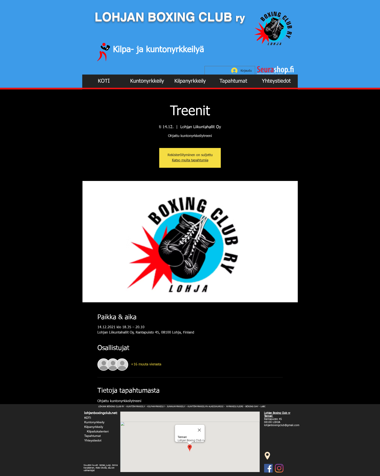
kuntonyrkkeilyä (175, 50)
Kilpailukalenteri (97, 431)
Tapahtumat (92, 436)
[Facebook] (268, 468)
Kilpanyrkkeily (93, 427)
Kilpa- (125, 50)
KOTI (87, 417)
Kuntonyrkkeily (94, 422)
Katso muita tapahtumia (190, 160)
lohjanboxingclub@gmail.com (281, 425)
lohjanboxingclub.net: (100, 413)
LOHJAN (121, 16)
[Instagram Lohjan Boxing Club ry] (279, 468)
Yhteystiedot (92, 440)
